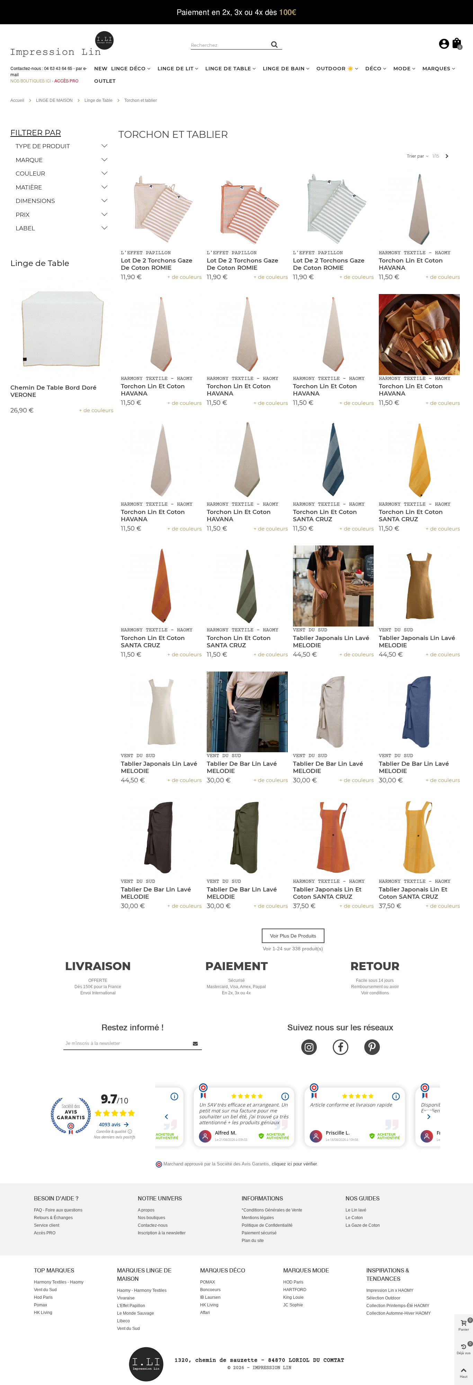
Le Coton (354, 1217)
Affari (205, 1312)
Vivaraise (126, 1298)
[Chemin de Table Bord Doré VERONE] (61, 327)
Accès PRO (44, 1233)
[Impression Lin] (62, 43)
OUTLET (105, 81)
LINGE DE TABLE (228, 68)
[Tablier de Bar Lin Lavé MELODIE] (247, 712)
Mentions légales (258, 1217)
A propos (146, 1210)
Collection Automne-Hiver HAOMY (398, 1313)
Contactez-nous (153, 1225)
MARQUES (436, 68)
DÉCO (373, 68)
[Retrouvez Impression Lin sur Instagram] (309, 1047)
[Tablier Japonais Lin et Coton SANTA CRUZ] (333, 837)
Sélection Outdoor (383, 1298)
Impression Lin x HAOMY (389, 1290)
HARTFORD (294, 1289)
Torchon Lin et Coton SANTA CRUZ (325, 515)
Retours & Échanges (53, 1217)
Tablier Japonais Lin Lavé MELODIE (331, 641)
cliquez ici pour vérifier (294, 1164)
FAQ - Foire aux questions (58, 1210)
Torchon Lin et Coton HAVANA (411, 264)
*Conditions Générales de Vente (272, 1210)
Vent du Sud (45, 1289)
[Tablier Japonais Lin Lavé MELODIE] (333, 586)
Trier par (416, 156)
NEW (101, 68)
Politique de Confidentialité (267, 1225)
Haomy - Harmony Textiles (142, 1290)
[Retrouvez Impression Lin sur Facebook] (340, 1047)
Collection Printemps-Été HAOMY (397, 1305)
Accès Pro (66, 81)
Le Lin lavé (356, 1210)
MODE (402, 68)
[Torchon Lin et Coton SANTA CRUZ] (333, 460)
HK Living (43, 1312)
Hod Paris (43, 1297)
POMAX (207, 1282)
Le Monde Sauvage (135, 1313)
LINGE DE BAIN (284, 68)
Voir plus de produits (293, 936)
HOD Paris (293, 1282)
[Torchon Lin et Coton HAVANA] (419, 208)
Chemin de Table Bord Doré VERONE (53, 391)
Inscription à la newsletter (162, 1233)
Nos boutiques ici (30, 81)
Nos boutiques (151, 1217)
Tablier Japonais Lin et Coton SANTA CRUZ (327, 893)
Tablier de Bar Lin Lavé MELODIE (242, 767)
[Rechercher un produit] (274, 44)
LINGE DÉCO (128, 68)
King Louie (293, 1297)
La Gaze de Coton (363, 1225)
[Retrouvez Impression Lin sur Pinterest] (372, 1047)
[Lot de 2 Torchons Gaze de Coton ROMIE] (161, 208)
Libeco (123, 1321)
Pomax (40, 1305)
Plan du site (253, 1240)
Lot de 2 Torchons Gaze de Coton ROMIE (157, 264)
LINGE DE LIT (176, 68)
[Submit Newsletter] (195, 1043)
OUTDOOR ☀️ (335, 68)
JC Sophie (293, 1305)
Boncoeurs (210, 1289)
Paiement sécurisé (259, 1233)
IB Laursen (210, 1297)
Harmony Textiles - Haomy (58, 1282)
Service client (46, 1225)
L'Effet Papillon (131, 1305)
